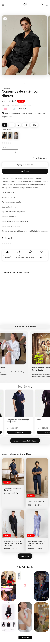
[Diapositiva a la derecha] (30, 83)
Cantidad (5, 147)
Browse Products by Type (25, 441)
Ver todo (25, 556)
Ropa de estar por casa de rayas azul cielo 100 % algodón (36, 543)
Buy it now (25, 171)
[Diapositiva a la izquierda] (19, 83)
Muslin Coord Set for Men (36, 502)
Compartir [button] (8, 238)
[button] (2, 4)
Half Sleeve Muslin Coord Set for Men (12, 489)
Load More (25, 637)
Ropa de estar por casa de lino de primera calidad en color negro (13, 543)
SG (26, 125)
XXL (34, 125)
